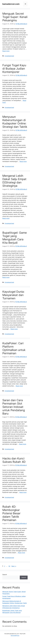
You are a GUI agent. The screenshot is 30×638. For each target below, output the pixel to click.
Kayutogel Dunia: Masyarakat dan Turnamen (13, 295)
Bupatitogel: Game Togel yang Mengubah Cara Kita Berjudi (14, 237)
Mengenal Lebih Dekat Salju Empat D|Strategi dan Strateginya (14, 180)
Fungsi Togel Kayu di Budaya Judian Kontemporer (14, 69)
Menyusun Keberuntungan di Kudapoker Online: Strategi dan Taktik (14, 121)
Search (4, 574)
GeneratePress (15, 635)
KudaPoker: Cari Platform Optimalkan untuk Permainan (13, 348)
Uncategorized (9, 56)
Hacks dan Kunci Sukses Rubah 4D (14, 460)
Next (13, 566)
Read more (5, 51)
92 (9, 566)
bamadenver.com (11, 4)
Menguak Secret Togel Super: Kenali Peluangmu (14, 17)
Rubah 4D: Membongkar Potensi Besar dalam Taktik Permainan (11, 513)
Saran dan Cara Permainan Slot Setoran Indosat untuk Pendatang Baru (13, 406)
